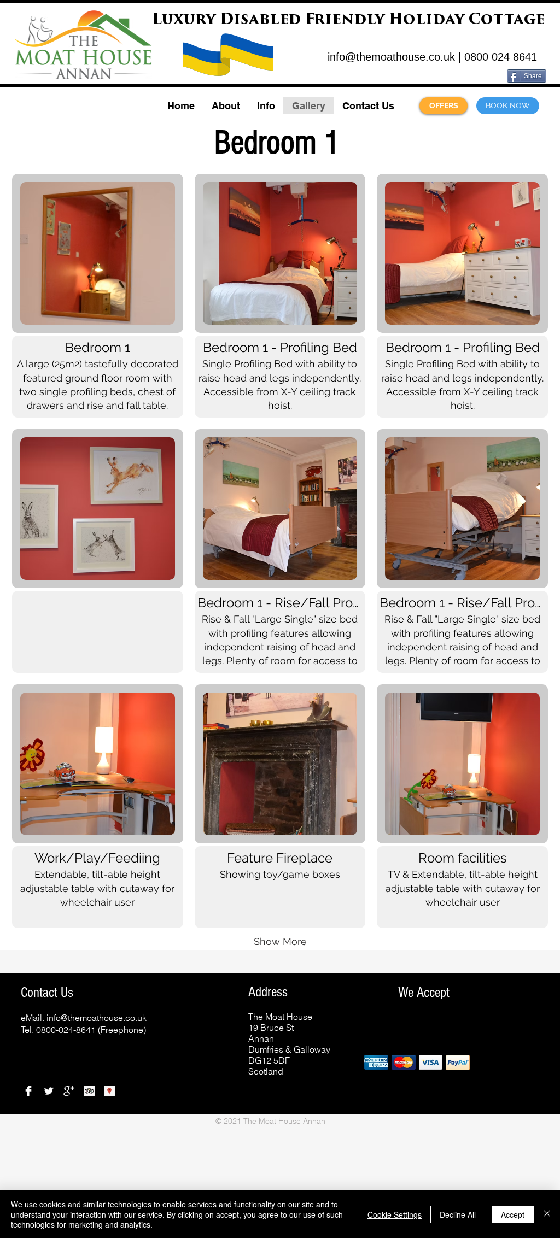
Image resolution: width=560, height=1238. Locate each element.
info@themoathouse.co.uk (391, 57)
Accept (512, 1214)
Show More (280, 941)
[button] (225, 105)
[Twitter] (48, 1091)
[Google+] (68, 1091)
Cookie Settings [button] (395, 1214)
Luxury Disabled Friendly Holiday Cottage (348, 20)
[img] (376, 1062)
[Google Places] (109, 1091)
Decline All (458, 1214)
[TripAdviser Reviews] (89, 1091)
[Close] (546, 1214)
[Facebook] (28, 1091)
